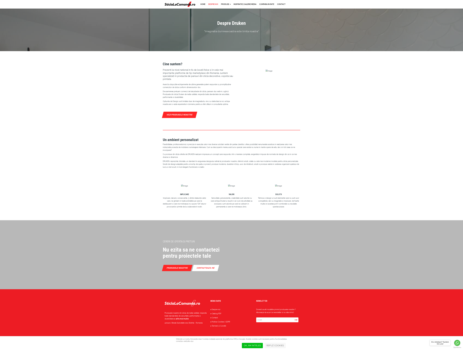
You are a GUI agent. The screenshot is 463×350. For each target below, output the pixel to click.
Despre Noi (213, 4)
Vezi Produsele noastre (179, 115)
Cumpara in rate (266, 4)
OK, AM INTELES (252, 345)
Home (202, 4)
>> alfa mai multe (181, 319)
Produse (225, 4)
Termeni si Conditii (219, 326)
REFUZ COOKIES (275, 345)
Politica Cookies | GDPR (221, 322)
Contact (281, 4)
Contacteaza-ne (205, 268)
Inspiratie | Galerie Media (245, 4)
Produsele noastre (177, 268)
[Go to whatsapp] (457, 343)
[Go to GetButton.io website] (457, 347)
